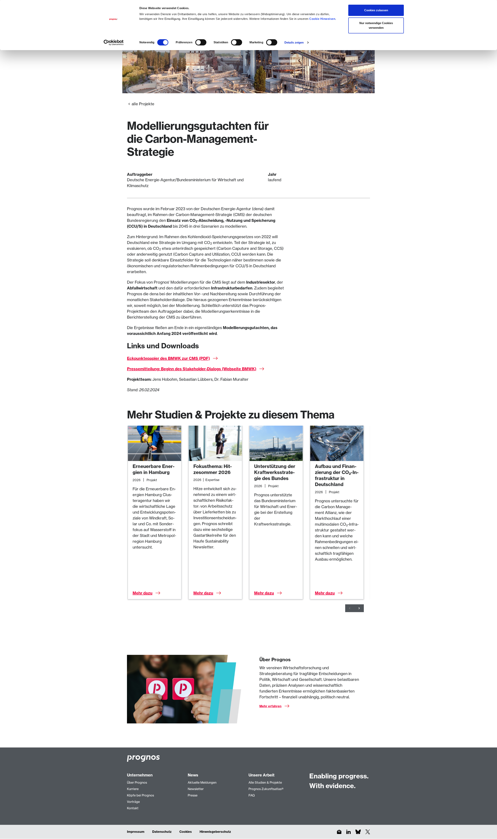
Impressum (135, 832)
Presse (192, 795)
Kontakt (132, 808)
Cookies (185, 832)
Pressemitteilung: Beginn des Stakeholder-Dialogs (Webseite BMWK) (191, 368)
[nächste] (359, 608)
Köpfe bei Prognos (140, 795)
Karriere (133, 789)
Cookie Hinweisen (322, 18)
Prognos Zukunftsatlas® (265, 789)
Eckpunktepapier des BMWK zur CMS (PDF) (168, 358)
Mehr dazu (142, 593)
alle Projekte (143, 103)
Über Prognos (137, 782)
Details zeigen (294, 42)
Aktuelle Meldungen (202, 782)
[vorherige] (350, 608)
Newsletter (196, 789)
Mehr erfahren (270, 706)
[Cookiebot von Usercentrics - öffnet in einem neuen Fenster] (114, 42)
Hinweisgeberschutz (215, 832)
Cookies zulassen (376, 10)
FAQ (251, 795)
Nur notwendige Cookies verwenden (376, 25)
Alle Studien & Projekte (265, 782)
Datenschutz (162, 832)
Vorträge (133, 802)
